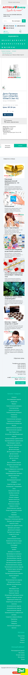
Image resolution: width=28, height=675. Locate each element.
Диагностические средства (14, 462)
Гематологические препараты (14, 406)
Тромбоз (14, 549)
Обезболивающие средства (14, 508)
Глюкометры (14, 417)
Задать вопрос (20, 383)
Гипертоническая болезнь (14, 538)
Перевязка (14, 514)
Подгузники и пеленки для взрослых (14, 519)
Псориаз (14, 577)
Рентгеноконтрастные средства (14, 580)
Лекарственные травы (14, 490)
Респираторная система (14, 582)
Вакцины (14, 403)
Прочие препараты (14, 575)
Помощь (22, 638)
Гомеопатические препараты (14, 419)
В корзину (9, 114)
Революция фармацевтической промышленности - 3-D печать (12, 182)
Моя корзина (21, 657)
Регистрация (6, 32)
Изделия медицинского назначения (14, 469)
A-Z (14, 47)
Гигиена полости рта (14, 410)
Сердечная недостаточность (14, 543)
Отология (14, 512)
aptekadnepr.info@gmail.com (18, 377)
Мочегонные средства (14, 504)
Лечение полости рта (14, 499)
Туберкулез (14, 623)
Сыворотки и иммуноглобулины (14, 617)
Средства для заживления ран (14, 445)
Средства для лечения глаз (14, 599)
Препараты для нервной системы (14, 525)
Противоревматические (14, 571)
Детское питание (14, 458)
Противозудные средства (14, 443)
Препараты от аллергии (14, 551)
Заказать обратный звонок (12, 122)
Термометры (14, 619)
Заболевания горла (14, 588)
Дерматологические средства (13, 430)
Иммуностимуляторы (14, 475)
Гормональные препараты (14, 421)
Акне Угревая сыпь (14, 432)
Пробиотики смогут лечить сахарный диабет (13, 298)
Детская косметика (14, 447)
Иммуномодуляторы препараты (14, 473)
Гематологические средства (14, 610)
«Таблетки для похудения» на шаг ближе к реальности (13, 250)
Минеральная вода (14, 501)
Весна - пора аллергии (12, 228)
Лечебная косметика (14, 493)
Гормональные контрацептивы (14, 423)
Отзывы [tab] (20, 145)
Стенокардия (14, 545)
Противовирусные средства (14, 556)
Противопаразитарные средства (14, 564)
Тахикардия (14, 547)
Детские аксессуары (14, 449)
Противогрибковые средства (14, 558)
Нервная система (13, 506)
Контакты (22, 642)
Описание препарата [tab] (7, 146)
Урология (14, 627)
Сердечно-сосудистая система (14, 597)
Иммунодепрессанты (14, 471)
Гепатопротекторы (14, 408)
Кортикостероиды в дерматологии (14, 438)
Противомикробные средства (14, 560)
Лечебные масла (14, 495)
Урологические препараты (14, 625)
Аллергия (14, 397)
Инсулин (14, 425)
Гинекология (14, 414)
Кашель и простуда (14, 590)
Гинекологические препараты (14, 412)
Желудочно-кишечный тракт (14, 464)
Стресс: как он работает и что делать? (13, 346)
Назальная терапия (14, 593)
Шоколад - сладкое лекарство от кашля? (11, 323)
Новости (22, 640)
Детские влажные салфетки (14, 451)
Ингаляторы (14, 477)
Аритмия (14, 536)
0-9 (3, 40)
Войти (6, 31)
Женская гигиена (14, 467)
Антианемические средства (14, 606)
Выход (22, 659)
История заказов (20, 655)
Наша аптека (21, 636)
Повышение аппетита (14, 517)
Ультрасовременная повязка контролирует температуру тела (14, 274)
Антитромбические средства (14, 608)
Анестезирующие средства (14, 399)
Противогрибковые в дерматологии (14, 440)
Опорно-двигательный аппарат (14, 510)
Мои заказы (21, 652)
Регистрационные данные (17, 650)
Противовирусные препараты (14, 554)
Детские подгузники (14, 456)
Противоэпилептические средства (14, 573)
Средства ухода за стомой (14, 484)
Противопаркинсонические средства (14, 567)
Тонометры (14, 621)
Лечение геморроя (14, 497)
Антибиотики (14, 401)
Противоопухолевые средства (14, 562)
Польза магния (9, 206)
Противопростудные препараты (14, 569)
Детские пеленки (14, 453)
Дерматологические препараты (14, 427)
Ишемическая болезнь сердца (14, 540)
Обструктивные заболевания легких (14, 595)
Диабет (14, 460)
